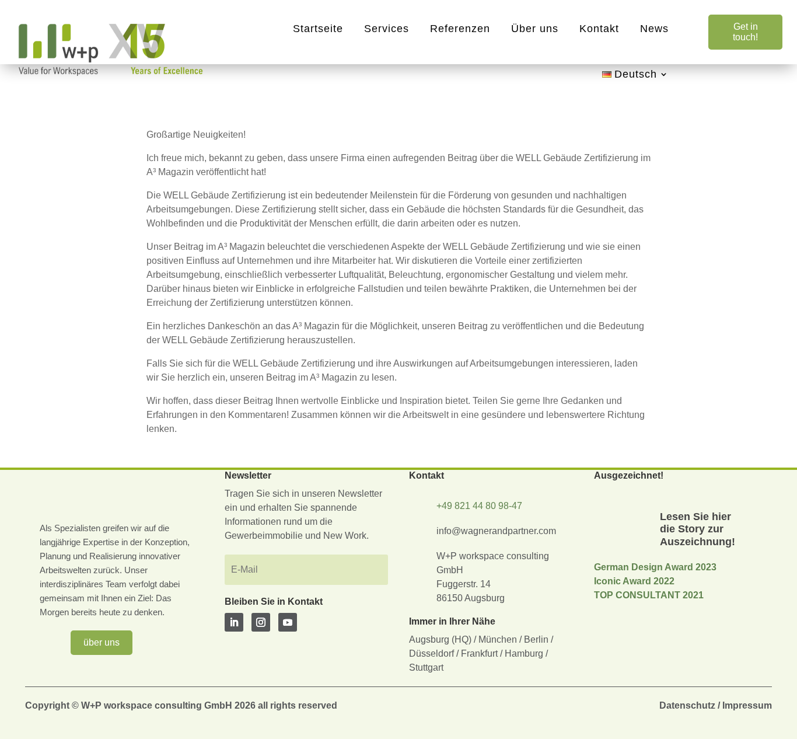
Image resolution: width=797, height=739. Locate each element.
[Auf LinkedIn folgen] (234, 622)
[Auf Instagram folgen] (260, 622)
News (654, 29)
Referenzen (460, 29)
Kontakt (599, 29)
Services (386, 29)
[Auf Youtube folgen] (287, 622)
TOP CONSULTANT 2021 (649, 595)
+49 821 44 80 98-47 (479, 506)
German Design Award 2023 (655, 567)
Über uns (534, 29)
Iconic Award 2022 (634, 581)
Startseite (318, 29)
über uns (101, 642)
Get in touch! (745, 32)
